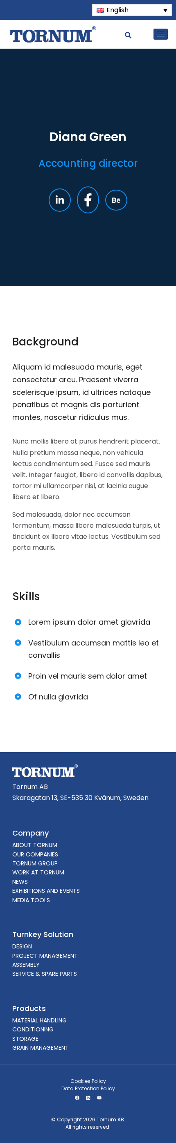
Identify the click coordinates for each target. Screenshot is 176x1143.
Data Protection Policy (88, 1088)
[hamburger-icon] (160, 34)
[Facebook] (76, 1098)
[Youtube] (99, 1098)
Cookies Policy (88, 1081)
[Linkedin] (88, 1098)
